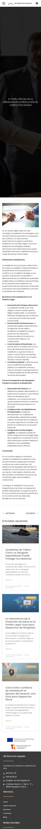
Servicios (7, 809)
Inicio (5, 802)
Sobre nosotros (9, 806)
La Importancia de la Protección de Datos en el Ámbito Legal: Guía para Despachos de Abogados (20, 623)
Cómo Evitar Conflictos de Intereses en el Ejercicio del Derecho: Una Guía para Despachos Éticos (20, 693)
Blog (5, 817)
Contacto (7, 813)
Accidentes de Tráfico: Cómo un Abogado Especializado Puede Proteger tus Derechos (18, 554)
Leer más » (8, 580)
